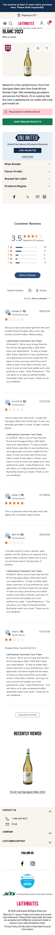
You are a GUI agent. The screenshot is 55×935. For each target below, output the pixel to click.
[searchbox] (16, 290)
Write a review (9, 37)
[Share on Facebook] (14, 197)
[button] (27, 15)
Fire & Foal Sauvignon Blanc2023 (27, 792)
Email (14, 824)
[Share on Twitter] (28, 197)
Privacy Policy (11, 926)
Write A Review (27, 275)
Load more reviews (27, 714)
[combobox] (37, 298)
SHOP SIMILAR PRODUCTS (27, 122)
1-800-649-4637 (20, 818)
